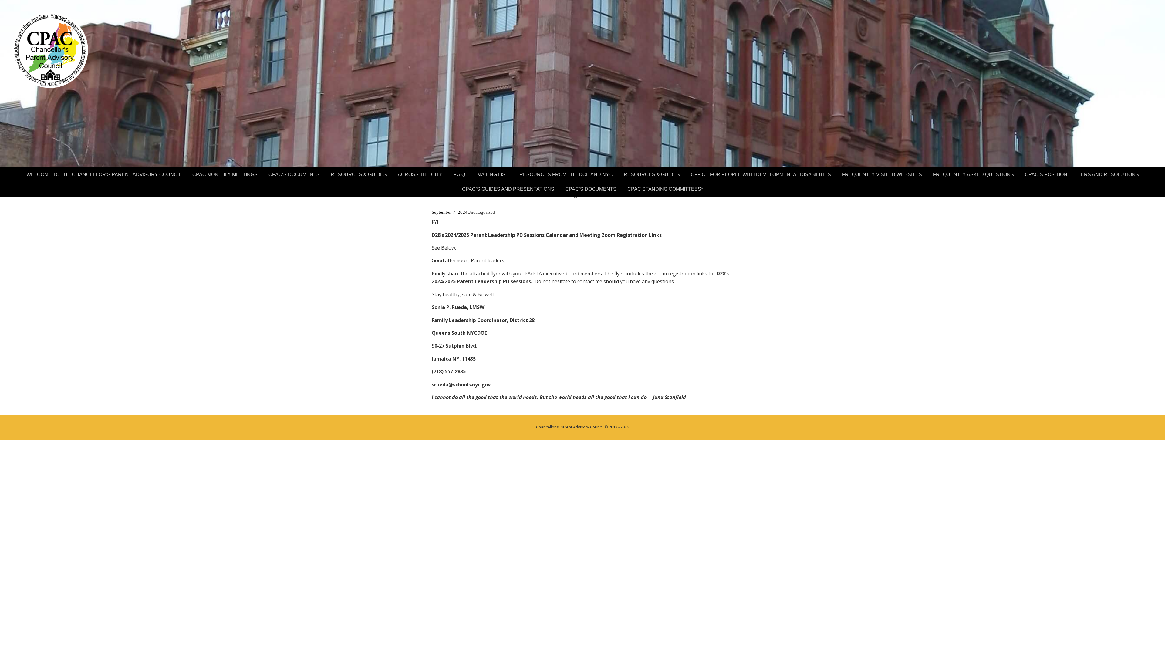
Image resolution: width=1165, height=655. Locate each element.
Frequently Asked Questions (973, 174)
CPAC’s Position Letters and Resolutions (1082, 174)
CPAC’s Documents (294, 174)
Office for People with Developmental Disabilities (761, 174)
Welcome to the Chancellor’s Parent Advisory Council (103, 174)
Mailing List (492, 174)
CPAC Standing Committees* (665, 189)
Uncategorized (481, 212)
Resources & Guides (359, 174)
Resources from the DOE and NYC (566, 174)
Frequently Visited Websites (882, 174)
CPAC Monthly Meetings (225, 174)
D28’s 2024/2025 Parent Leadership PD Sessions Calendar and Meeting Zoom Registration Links (547, 235)
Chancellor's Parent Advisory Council (569, 427)
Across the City (420, 174)
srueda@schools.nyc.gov (461, 384)
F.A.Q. (459, 174)
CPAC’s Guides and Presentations (508, 189)
